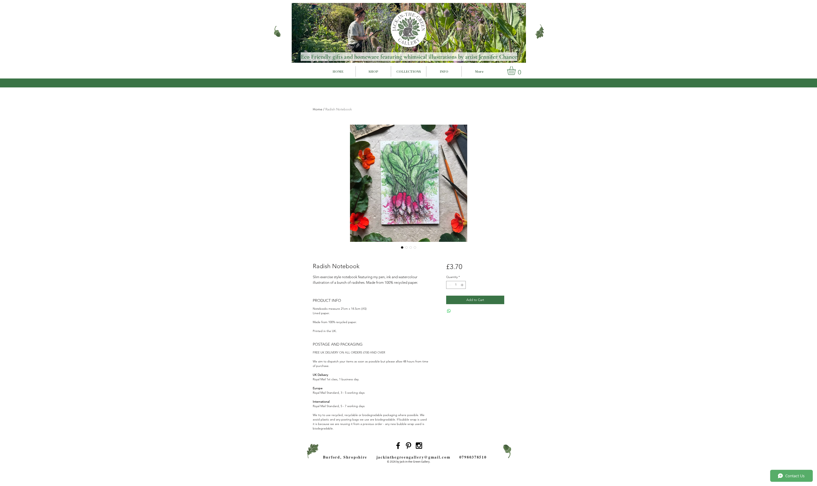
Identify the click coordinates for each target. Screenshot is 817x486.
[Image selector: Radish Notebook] (402, 247)
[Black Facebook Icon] (398, 445)
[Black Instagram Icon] (418, 445)
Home (317, 109)
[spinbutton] (456, 285)
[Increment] (462, 285)
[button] (516, 70)
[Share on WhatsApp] (448, 311)
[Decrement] (449, 285)
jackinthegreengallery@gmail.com (413, 457)
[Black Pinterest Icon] (408, 445)
